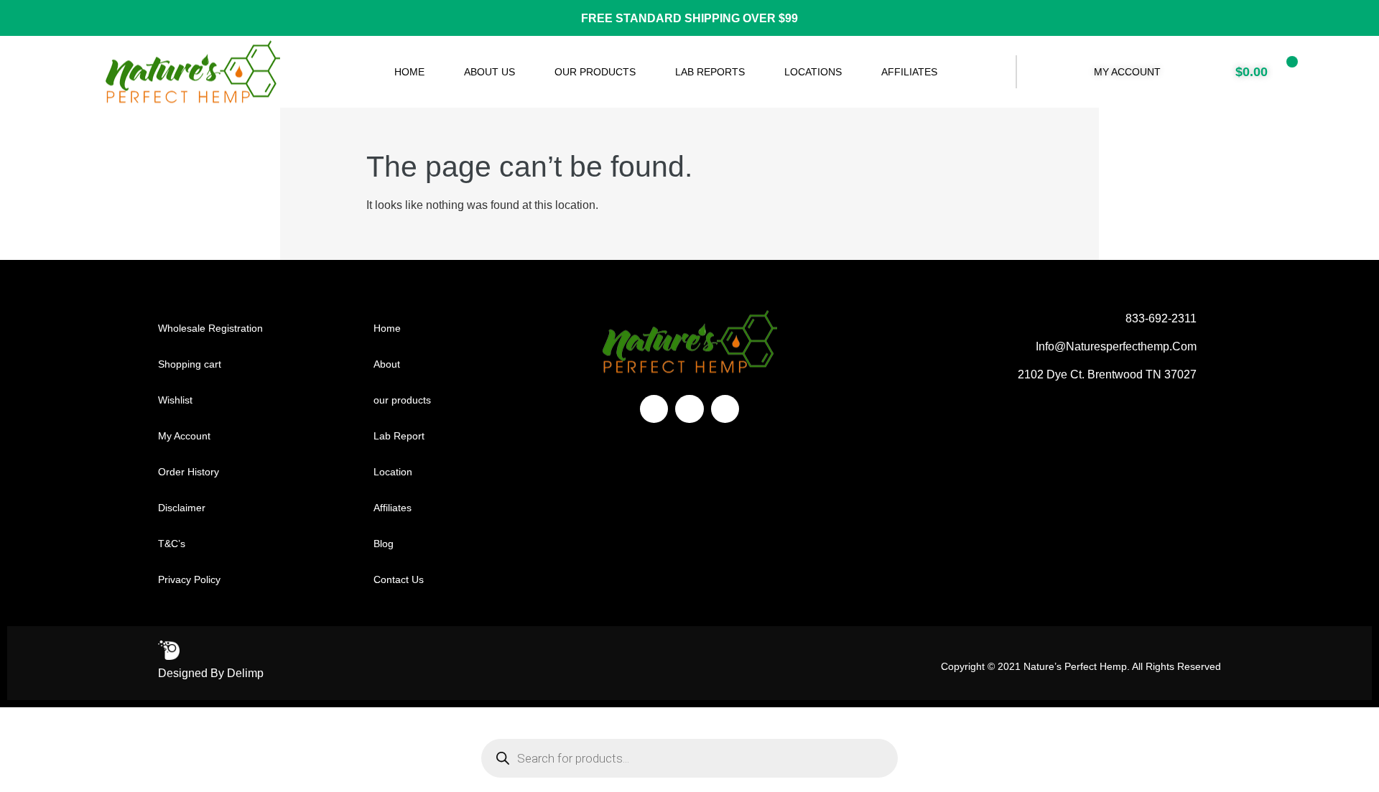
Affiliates (909, 72)
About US (489, 72)
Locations (813, 72)
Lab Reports (710, 72)
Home (409, 72)
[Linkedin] (725, 409)
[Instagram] (689, 409)
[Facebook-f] (654, 409)
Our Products (595, 72)
